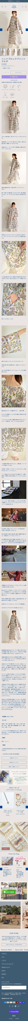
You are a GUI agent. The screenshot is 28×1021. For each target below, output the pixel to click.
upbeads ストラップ (6, 967)
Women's (3, 970)
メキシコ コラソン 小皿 (7, 811)
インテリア (4, 960)
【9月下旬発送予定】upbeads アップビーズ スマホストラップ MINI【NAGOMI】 (20, 814)
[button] (2, 6)
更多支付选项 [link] (14, 80)
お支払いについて (14, 762)
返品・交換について (14, 766)
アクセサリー (4, 953)
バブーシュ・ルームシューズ (7, 963)
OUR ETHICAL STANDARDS (14, 944)
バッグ (3, 956)
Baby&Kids (4, 974)
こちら (18, 1)
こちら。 (11, 709)
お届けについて (14, 757)
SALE (5, 848)
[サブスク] (25, 987)
